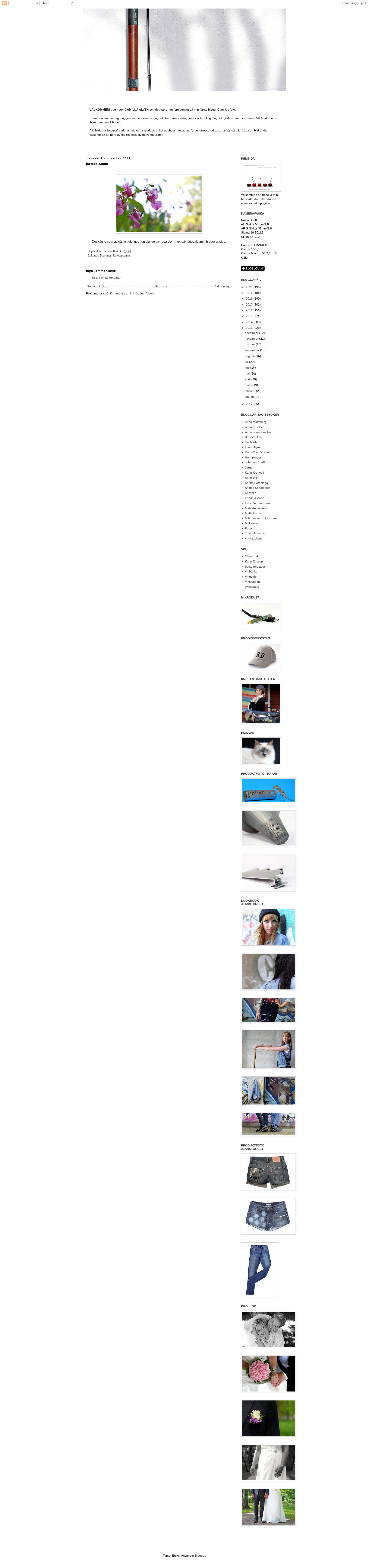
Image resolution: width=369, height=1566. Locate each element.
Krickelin (250, 493)
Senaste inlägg (97, 286)
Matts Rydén (253, 513)
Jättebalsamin (121, 255)
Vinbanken (252, 571)
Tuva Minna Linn (256, 533)
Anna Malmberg (255, 422)
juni (247, 367)
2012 (249, 404)
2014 (249, 322)
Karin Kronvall (254, 472)
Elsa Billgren (253, 447)
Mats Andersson (256, 508)
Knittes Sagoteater (257, 487)
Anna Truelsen (255, 427)
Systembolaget (255, 566)
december (252, 333)
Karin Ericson (254, 561)
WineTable (252, 586)
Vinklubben (252, 581)
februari (250, 391)
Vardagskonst (254, 538)
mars (248, 385)
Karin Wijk (251, 477)
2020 (249, 287)
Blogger (200, 1555)
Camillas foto (226, 109)
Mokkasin (251, 523)
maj (247, 373)
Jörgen (249, 467)
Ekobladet (251, 442)
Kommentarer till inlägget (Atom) (132, 293)
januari (250, 396)
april (248, 379)
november (252, 338)
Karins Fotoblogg (256, 483)
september (252, 350)
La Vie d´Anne (254, 498)
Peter (248, 528)
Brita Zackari (253, 437)
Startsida (161, 286)
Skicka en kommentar (106, 277)
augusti (250, 356)
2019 (249, 292)
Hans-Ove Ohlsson (258, 452)
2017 (249, 304)
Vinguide (251, 576)
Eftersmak (252, 556)
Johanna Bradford (257, 462)
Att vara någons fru (258, 432)
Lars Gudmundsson (258, 503)
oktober (250, 344)
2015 (249, 316)
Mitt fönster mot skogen (261, 518)
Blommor (105, 255)
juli (247, 361)
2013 (249, 327)
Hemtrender (253, 457)
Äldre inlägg (223, 286)
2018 (249, 298)
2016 (249, 310)
